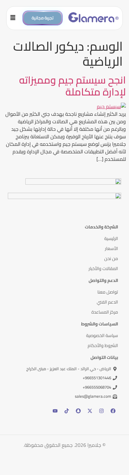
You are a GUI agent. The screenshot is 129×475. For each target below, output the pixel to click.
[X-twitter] (90, 411)
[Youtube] (55, 411)
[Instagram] (101, 411)
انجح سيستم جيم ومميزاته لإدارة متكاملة (72, 85)
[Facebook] (113, 411)
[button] (15, 18)
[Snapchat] (78, 411)
